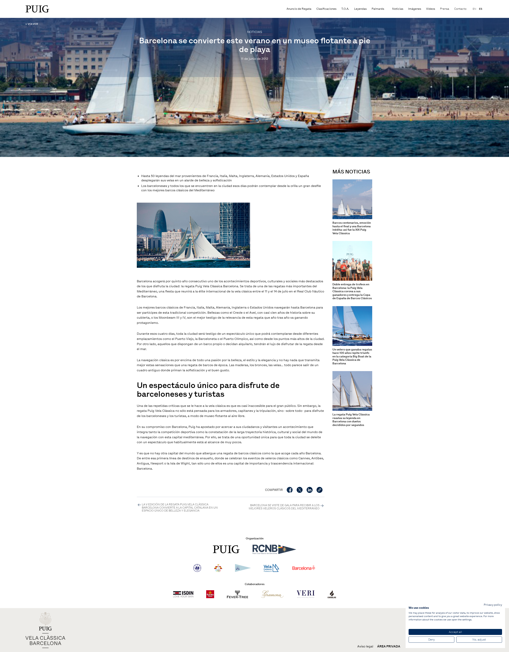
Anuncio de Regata (299, 9)
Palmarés (378, 9)
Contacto (460, 9)
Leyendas (360, 9)
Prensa (444, 9)
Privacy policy (493, 605)
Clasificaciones (326, 9)
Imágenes (414, 9)
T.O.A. (345, 9)
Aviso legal (365, 646)
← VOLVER (31, 24)
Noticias (397, 9)
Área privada (388, 646)
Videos (430, 9)
